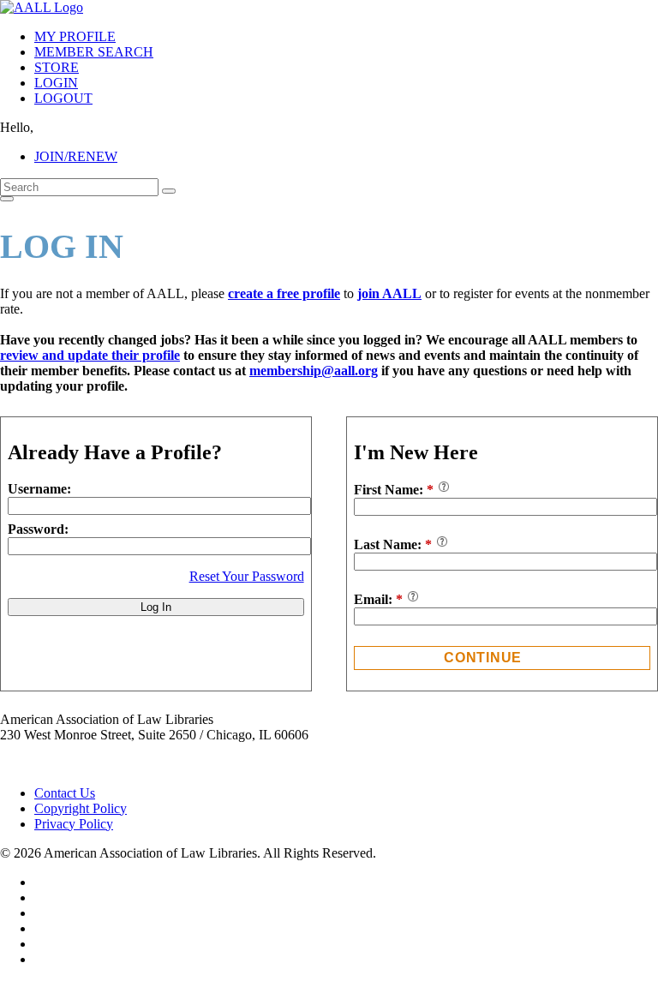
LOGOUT (63, 98)
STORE (56, 67)
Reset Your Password (246, 576)
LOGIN (56, 82)
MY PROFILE (75, 36)
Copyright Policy (80, 808)
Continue (483, 657)
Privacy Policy (73, 824)
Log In (156, 607)
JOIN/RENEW (75, 156)
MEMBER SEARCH (93, 52)
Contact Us (64, 793)
